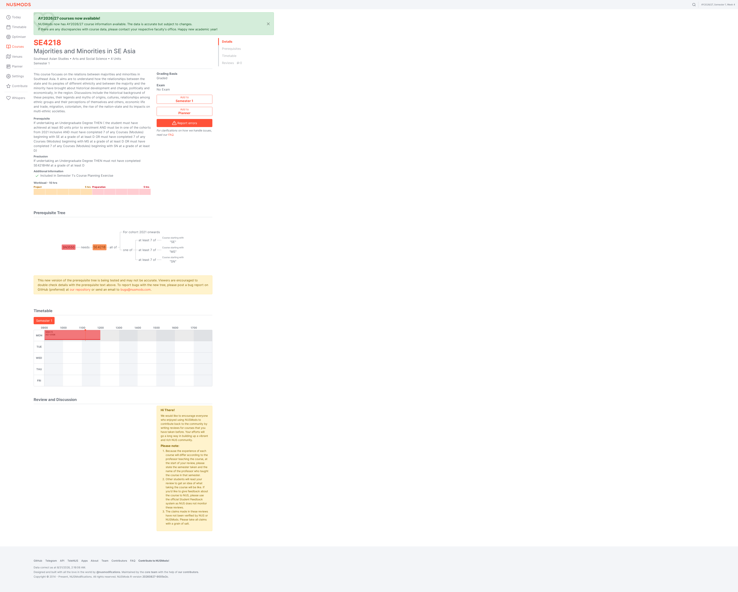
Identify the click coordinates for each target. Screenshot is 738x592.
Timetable (229, 56)
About (94, 560)
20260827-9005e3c (155, 576)
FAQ (170, 134)
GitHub (38, 560)
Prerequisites (231, 49)
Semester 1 (44, 321)
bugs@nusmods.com (136, 289)
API (62, 560)
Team (104, 560)
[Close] (268, 23)
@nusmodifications (108, 572)
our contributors (188, 572)
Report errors (187, 123)
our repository (80, 289)
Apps (84, 560)
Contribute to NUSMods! (153, 560)
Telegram (51, 560)
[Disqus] (92, 454)
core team (151, 572)
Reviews (232, 63)
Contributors (119, 560)
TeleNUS (72, 560)
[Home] (18, 4)
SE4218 (99, 247)
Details (227, 41)
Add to (184, 99)
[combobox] (697, 5)
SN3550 (69, 247)
